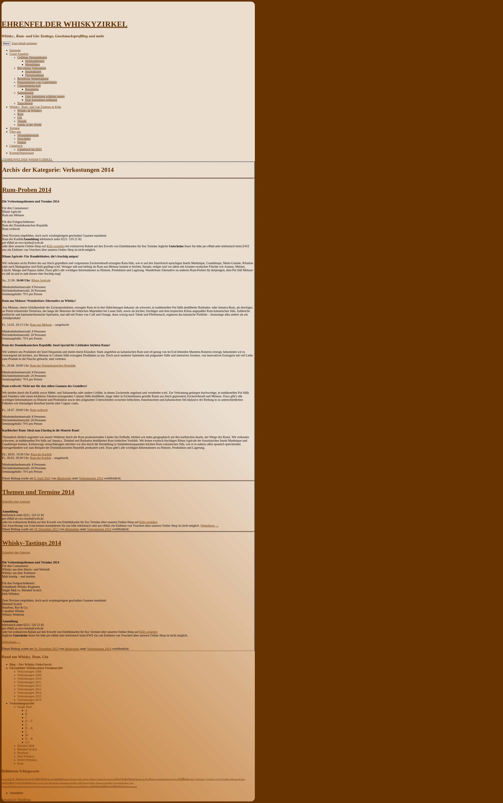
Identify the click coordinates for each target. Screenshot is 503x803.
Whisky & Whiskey (29, 110)
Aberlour (41, 779)
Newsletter (24, 138)
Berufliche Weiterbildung (33, 78)
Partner (21, 142)
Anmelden (16, 793)
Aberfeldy (29, 779)
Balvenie (108, 786)
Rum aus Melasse (41, 324)
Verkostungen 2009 (29, 675)
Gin (19, 117)
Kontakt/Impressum (21, 153)
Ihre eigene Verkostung (31, 68)
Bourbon (22, 752)
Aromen (41, 786)
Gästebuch (16, 145)
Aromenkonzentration (55, 786)
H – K (29, 728)
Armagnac (21, 786)
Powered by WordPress (16, 799)
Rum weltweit (39, 410)
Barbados (120, 786)
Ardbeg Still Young (80, 783)
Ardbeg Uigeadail (114, 783)
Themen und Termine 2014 (38, 491)
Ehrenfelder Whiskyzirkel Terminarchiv (36, 668)
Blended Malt (25, 745)
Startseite (15, 50)
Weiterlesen (209, 525)
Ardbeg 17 (203, 779)
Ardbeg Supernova (97, 783)
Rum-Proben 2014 (26, 189)
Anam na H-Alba (144, 779)
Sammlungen (25, 92)
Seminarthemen (34, 61)
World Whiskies (27, 760)
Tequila (22, 121)
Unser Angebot (18, 54)
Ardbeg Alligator (230, 779)
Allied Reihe (121, 779)
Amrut (131, 779)
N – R (29, 738)
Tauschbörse (25, 103)
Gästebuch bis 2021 (29, 149)
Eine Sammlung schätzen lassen (45, 96)
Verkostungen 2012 (29, 685)
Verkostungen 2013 (29, 689)
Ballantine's (86, 786)
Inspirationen (33, 71)
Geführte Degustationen (32, 57)
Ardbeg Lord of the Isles (41, 783)
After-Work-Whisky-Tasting (90, 779)
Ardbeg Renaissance (62, 783)
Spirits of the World (29, 124)
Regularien (32, 89)
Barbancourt (131, 786)
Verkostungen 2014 (91, 478)
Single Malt (24, 707)
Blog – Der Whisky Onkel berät (30, 664)
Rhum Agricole (40, 280)
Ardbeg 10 (193, 779)
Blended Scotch (27, 749)
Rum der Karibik (41, 454)
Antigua (165, 779)
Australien (76, 786)
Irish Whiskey (26, 756)
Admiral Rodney (70, 779)
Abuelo (50, 779)
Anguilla (157, 779)
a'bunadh (6, 779)
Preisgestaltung (34, 75)
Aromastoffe (32, 786)
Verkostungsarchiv (22, 703)
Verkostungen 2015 (29, 696)
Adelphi (58, 779)
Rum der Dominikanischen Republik (53, 365)
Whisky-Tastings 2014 (31, 542)
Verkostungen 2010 (29, 678)
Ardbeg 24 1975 (215, 779)
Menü (6, 43)
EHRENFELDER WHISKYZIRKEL (65, 24)
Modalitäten (32, 64)
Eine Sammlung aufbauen (41, 100)
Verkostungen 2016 (29, 699)
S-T (27, 742)
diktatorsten (64, 478)
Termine (14, 128)
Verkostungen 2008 (29, 671)
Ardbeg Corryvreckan (18, 782)
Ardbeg (183, 779)
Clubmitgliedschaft (29, 85)
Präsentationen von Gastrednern (37, 82)
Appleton (173, 779)
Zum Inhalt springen (24, 43)
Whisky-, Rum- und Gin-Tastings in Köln (35, 107)
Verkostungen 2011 (29, 682)
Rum (20, 114)
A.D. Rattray (17, 779)
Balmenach (97, 786)
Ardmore (12, 786)
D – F (28, 721)
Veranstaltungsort (28, 135)
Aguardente (108, 779)
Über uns (15, 131)
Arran (68, 786)
